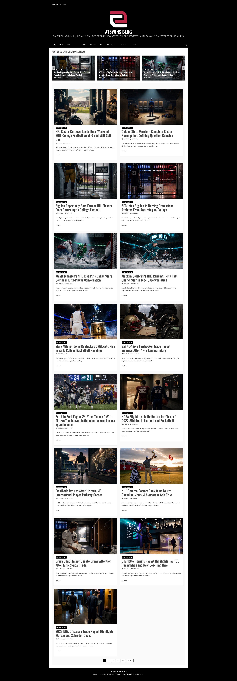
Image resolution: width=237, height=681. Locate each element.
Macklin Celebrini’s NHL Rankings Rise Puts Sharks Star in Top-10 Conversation (117, 74)
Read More (58, 155)
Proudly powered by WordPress (104, 674)
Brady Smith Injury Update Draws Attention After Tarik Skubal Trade (83, 563)
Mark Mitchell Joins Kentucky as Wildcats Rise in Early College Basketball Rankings (163, 74)
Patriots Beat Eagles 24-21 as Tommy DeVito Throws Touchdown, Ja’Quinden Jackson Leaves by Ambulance (85, 420)
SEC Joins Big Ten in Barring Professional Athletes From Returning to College (148, 207)
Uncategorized (58, 69)
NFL (75, 45)
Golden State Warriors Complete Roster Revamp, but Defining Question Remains (147, 133)
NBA (68, 45)
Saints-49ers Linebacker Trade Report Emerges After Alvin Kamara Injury (146, 348)
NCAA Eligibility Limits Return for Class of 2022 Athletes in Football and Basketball (149, 418)
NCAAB (92, 45)
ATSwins (136, 45)
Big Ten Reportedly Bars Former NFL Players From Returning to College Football (84, 207)
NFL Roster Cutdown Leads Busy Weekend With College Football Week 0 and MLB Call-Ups (84, 135)
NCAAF (83, 45)
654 (123, 660)
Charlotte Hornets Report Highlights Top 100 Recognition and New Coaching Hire (150, 563)
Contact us (124, 45)
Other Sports (111, 45)
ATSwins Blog (118, 31)
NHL (101, 45)
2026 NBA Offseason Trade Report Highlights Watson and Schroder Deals (84, 633)
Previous (53, 68)
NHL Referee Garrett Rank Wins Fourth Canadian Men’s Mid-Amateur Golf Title (147, 492)
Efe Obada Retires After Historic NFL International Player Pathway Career (79, 492)
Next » (130, 660)
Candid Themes (138, 674)
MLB (61, 45)
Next (183, 68)
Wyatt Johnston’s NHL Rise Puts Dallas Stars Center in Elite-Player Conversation (72, 74)
